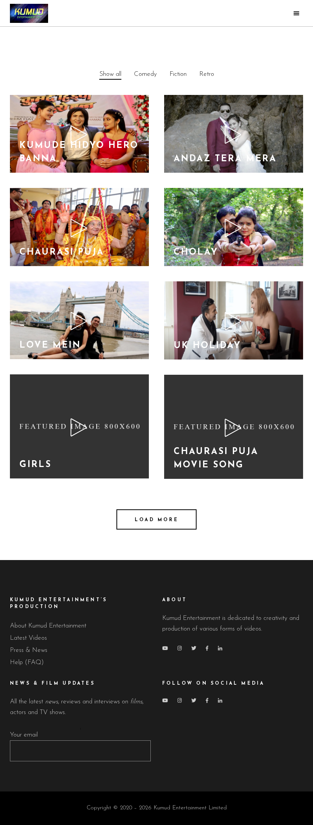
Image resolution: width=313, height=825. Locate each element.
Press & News (28, 650)
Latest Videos (28, 638)
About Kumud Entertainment (48, 626)
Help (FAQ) (27, 662)
